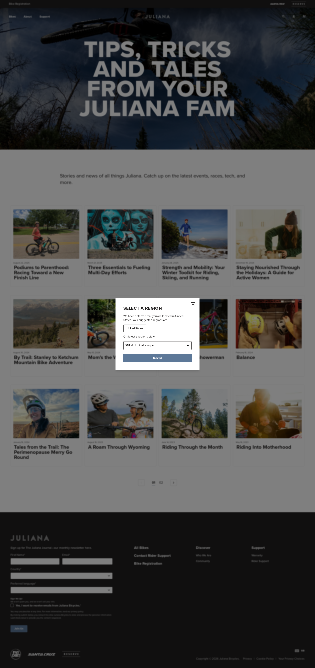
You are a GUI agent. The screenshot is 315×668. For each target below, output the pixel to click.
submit (157, 358)
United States (135, 328)
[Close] (193, 304)
